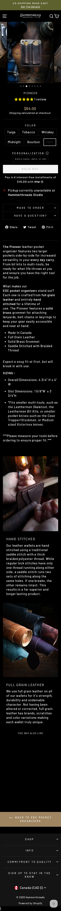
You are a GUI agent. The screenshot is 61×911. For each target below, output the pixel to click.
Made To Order (30, 207)
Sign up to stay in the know (29, 875)
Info (30, 850)
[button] (24, 99)
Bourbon (33, 142)
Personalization (28, 153)
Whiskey (48, 132)
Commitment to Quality (30, 861)
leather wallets (23, 545)
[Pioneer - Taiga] (5, 788)
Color (30, 125)
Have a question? (30, 215)
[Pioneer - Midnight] (17, 788)
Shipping (15, 112)
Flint (49, 142)
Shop (29, 839)
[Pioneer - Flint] (13, 791)
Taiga (11, 132)
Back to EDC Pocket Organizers (33, 819)
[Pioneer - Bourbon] (21, 788)
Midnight (14, 142)
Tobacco (28, 132)
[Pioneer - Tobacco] (9, 788)
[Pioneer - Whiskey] (13, 788)
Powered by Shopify (31, 903)
